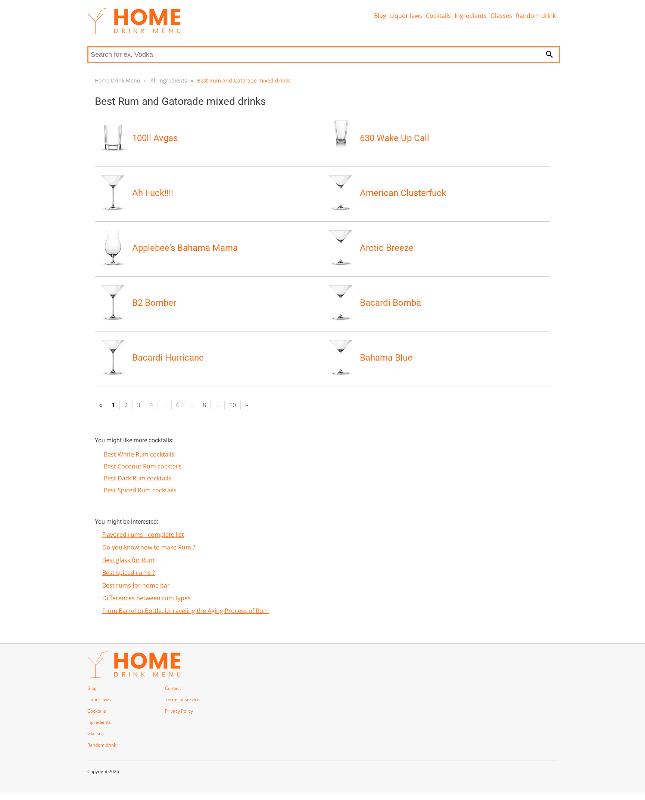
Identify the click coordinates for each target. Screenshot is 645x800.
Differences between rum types (146, 598)
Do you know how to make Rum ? (148, 547)
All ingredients (168, 80)
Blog (380, 16)
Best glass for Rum (128, 560)
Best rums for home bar (136, 585)
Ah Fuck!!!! (152, 193)
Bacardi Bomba (390, 303)
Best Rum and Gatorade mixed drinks (244, 80)
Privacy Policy (179, 711)
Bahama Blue (386, 357)
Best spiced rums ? (128, 573)
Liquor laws (406, 16)
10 (232, 405)
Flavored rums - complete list (143, 534)
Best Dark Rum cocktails (137, 478)
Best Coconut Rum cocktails (143, 466)
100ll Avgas (155, 138)
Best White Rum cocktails (139, 454)
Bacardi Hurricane (168, 357)
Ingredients (471, 16)
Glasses (501, 16)
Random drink (536, 16)
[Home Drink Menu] (134, 32)
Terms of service (182, 699)
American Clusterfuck (403, 193)
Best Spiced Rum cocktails (140, 490)
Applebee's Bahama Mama (185, 248)
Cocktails (438, 16)
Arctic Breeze (387, 248)
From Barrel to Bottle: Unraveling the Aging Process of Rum (185, 611)
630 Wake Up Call (394, 138)
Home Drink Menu (117, 80)
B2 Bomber (154, 303)
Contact (173, 688)
